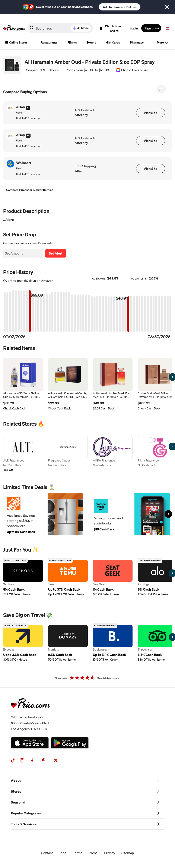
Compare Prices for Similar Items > (29, 190)
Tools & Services (23, 824)
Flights (72, 42)
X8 (28, 135)
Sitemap (127, 852)
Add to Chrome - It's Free (119, 7)
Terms (77, 852)
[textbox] (167, 28)
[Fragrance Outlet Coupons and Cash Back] (68, 454)
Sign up (150, 28)
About (16, 780)
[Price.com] (30, 712)
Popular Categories (26, 813)
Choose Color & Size (134, 70)
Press (93, 852)
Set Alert (56, 253)
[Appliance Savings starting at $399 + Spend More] (43, 514)
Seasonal (18, 802)
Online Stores (18, 42)
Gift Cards (113, 42)
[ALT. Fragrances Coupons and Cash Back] (23, 454)
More (160, 42)
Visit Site (151, 112)
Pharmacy (137, 42)
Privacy (109, 852)
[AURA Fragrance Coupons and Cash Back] (113, 454)
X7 (28, 107)
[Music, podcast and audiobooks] (130, 514)
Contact (47, 852)
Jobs (62, 852)
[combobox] (60, 28)
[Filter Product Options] (161, 89)
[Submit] (31, 29)
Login (134, 28)
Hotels (91, 42)
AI (83, 28)
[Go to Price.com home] (14, 28)
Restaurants (49, 42)
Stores (16, 791)
